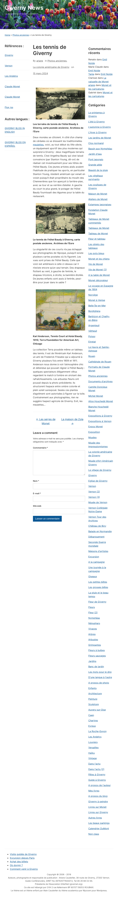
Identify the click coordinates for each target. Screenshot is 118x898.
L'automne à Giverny (99, 127)
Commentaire (40, 447)
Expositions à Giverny (100, 415)
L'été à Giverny (96, 121)
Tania (91, 74)
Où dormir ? (16, 865)
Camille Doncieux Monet (97, 388)
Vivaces (92, 628)
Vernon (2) (94, 491)
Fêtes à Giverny (96, 774)
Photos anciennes (21, 35)
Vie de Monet (95, 264)
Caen (91, 715)
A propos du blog (97, 796)
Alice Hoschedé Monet (100, 401)
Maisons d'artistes (98, 551)
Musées (92, 437)
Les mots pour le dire (100, 672)
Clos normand (96, 143)
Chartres (93, 720)
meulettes (38, 144)
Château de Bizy (97, 525)
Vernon (8, 65)
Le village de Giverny (99, 470)
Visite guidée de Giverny (23, 854)
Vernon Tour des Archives (97, 518)
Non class (93, 834)
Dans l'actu (94, 763)
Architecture (95, 693)
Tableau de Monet (98, 233)
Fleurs (91, 607)
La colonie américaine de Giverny (51, 67)
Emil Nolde (94, 70)
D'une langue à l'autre (100, 677)
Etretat (92, 341)
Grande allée (95, 164)
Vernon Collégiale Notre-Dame (97, 509)
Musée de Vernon (97, 502)
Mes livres (93, 790)
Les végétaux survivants (95, 177)
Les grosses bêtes (98, 587)
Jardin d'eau (95, 154)
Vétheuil (92, 330)
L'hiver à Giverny (97, 132)
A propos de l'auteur (99, 785)
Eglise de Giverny (97, 480)
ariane (39, 60)
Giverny (9, 55)
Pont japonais (95, 159)
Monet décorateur (98, 280)
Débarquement (96, 536)
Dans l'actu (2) (96, 769)
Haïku (91, 753)
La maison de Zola (72, 421)
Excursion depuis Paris (22, 857)
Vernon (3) (94, 497)
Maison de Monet (97, 193)
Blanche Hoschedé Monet (98, 408)
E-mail (37, 493)
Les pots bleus (96, 253)
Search (109, 24)
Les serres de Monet (45, 421)
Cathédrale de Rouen (99, 361)
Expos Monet (95, 426)
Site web (37, 506)
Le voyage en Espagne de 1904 (100, 287)
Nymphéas (94, 618)
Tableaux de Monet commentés (98, 221)
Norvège (93, 294)
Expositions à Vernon (99, 421)
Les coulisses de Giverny (97, 186)
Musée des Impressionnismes (98, 444)
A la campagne (96, 562)
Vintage (92, 758)
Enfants (92, 688)
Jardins (92, 661)
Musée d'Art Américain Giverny (100, 462)
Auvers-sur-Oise (97, 709)
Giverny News (24, 7)
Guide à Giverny (97, 780)
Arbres (92, 634)
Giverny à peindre (98, 801)
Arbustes (93, 639)
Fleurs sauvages (97, 655)
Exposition (94, 432)
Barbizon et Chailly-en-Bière (99, 318)
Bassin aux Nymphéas (100, 148)
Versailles (93, 747)
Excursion (93, 556)
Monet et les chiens (99, 258)
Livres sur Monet (97, 807)
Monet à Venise (96, 300)
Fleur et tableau (96, 238)
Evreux (92, 726)
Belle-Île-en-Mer (97, 305)
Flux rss (9, 107)
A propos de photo (98, 682)
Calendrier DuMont (98, 828)
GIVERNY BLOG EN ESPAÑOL (15, 144)
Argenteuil (93, 325)
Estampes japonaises (99, 204)
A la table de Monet (99, 275)
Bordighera (94, 311)
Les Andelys (11, 76)
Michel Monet (95, 395)
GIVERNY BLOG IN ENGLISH (15, 130)
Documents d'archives (100, 381)
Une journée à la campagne (97, 569)
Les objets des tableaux (96, 246)
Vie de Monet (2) (97, 269)
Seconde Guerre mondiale (97, 544)
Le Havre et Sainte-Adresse (99, 349)
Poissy (91, 336)
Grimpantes (94, 645)
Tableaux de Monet (98, 228)
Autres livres (95, 817)
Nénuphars (94, 623)
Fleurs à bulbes (96, 650)
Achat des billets (19, 861)
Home (7, 35)
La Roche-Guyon (97, 731)
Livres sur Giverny (98, 812)
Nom (36, 481)
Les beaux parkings (99, 823)
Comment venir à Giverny (24, 869)
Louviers (93, 742)
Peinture (92, 699)
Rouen (91, 356)
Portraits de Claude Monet (99, 368)
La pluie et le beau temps (98, 594)
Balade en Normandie (100, 531)
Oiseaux (92, 576)
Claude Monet (12, 86)
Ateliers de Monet (97, 199)
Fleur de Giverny (97, 601)
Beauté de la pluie (98, 170)
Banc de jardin (96, 666)
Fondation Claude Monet (97, 212)
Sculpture (93, 704)
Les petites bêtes (97, 581)
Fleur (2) (93, 612)
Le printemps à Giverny (96, 114)
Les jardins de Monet (99, 137)
